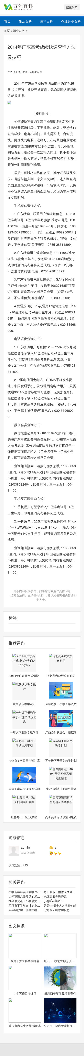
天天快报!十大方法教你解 (60, 905)
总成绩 (17, 628)
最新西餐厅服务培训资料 (60, 993)
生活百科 (25, 21)
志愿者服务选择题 (55, 896)
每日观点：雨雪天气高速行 (60, 892)
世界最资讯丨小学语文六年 (25, 901)
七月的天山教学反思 (57, 910)
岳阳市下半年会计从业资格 (25, 905)
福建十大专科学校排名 (25, 961)
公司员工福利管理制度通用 (60, 1026)
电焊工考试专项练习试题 (24, 789)
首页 (7, 30)
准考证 (7, 628)
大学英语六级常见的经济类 (25, 896)
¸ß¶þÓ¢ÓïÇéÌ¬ (53, 901)
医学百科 (46, 21)
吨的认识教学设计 (24, 704)
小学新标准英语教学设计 (24, 892)
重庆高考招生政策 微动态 (25, 1026)
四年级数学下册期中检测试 (25, 910)
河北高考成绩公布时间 (61, 676)
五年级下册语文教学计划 (61, 760)
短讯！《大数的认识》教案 (60, 961)
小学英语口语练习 (24, 993)
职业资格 (19, 30)
